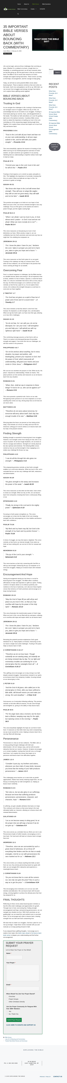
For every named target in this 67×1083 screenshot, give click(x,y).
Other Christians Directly (17, 1002)
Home (19, 4)
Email (8, 984)
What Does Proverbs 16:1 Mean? (53, 107)
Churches (12, 996)
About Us (26, 4)
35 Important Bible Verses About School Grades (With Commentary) (54, 116)
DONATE (42, 9)
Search (51, 69)
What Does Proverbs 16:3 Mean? (53, 93)
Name (8, 953)
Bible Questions (46, 4)
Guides (33, 9)
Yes (10, 1011)
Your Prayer (11, 963)
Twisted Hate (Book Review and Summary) (16, 1041)
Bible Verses (35, 4)
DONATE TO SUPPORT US (55, 147)
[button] (18, 13)
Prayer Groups (13, 999)
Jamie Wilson (6, 51)
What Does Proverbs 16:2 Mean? (53, 100)
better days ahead (23, 933)
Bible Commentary (22, 9)
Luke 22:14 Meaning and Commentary (15, 1039)
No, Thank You (13, 1014)
